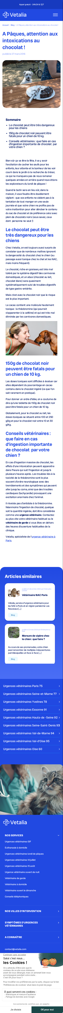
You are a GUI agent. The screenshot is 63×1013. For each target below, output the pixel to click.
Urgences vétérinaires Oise (22, 749)
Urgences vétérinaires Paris (22, 686)
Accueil (5, 25)
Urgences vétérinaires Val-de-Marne (28, 733)
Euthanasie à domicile (16, 847)
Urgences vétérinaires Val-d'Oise (26, 741)
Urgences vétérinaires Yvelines (25, 702)
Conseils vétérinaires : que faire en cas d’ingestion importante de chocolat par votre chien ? (33, 144)
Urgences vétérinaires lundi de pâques (24, 853)
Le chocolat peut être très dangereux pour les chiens (32, 126)
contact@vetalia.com (15, 949)
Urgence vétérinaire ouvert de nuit (22, 872)
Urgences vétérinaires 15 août (20, 866)
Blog (13, 25)
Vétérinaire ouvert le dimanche (20, 890)
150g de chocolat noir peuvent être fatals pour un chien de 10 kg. (30, 134)
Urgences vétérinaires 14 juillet (20, 859)
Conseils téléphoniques (16, 896)
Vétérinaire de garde (15, 878)
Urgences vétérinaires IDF (18, 841)
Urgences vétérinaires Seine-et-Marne (30, 694)
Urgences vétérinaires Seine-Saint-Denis (31, 725)
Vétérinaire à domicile (16, 884)
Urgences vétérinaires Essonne (25, 709)
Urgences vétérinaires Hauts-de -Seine (30, 717)
